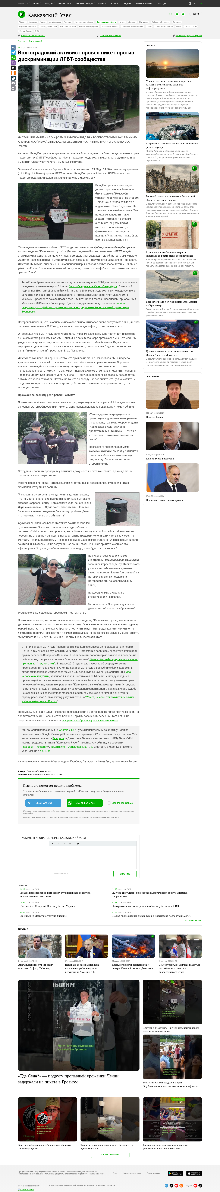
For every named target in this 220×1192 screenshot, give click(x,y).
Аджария (33, 22)
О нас (115, 1173)
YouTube (45, 750)
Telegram (58, 738)
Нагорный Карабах (68, 26)
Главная (21, 41)
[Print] (13, 88)
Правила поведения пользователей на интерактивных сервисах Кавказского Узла (81, 1185)
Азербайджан (55, 22)
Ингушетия (143, 22)
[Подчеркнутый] (64, 843)
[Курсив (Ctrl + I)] (58, 843)
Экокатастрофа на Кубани (189, 35)
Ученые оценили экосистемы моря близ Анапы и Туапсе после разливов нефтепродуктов (169, 84)
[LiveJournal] (13, 78)
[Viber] (13, 63)
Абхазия (22, 22)
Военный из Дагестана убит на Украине (43, 915)
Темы (36, 3)
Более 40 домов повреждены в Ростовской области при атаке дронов (170, 198)
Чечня (178, 26)
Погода (161, 3)
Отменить (125, 874)
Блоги (114, 3)
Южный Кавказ (25, 31)
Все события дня (193, 921)
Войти (196, 14)
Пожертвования (153, 1173)
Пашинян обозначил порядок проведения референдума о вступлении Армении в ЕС (82, 968)
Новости (23, 3)
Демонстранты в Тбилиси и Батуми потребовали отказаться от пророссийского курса (179, 968)
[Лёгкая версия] (190, 3)
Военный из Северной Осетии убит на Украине (48, 906)
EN (201, 3)
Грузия (122, 22)
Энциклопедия (85, 3)
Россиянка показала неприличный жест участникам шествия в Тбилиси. (166, 1146)
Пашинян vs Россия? (110, 35)
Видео (127, 3)
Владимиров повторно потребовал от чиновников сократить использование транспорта (55, 894)
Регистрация (61, 873)
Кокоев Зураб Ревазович (160, 458)
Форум (102, 3)
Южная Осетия (191, 26)
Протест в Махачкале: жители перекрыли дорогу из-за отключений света (171, 1029)
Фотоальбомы (144, 3)
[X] (13, 68)
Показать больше (110, 1154)
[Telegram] (13, 52)
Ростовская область (110, 26)
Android (63, 729)
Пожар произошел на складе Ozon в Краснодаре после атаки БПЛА (151, 915)
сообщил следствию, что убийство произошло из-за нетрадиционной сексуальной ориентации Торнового (75, 307)
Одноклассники (77, 746)
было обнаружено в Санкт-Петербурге (93, 286)
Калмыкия (177, 22)
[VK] (13, 47)
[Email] (13, 83)
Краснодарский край (48, 26)
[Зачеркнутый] (70, 843)
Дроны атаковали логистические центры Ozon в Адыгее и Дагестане (169, 353)
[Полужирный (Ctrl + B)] (52, 843)
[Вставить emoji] (78, 843)
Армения (67, 22)
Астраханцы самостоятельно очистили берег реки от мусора (172, 145)
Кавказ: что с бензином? (33, 35)
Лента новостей (35, 41)
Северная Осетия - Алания (132, 26)
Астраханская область (84, 22)
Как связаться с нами (132, 1173)
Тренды (48, 3)
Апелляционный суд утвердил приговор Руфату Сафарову (35, 966)
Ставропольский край (164, 26)
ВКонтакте (58, 746)
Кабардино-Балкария (161, 22)
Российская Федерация (88, 26)
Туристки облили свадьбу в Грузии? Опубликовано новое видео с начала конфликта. (171, 1084)
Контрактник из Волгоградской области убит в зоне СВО (145, 906)
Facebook (27, 746)
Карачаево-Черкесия (27, 26)
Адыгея (43, 22)
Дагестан (132, 22)
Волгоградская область (106, 22)
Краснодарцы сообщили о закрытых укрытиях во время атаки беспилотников (169, 253)
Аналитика (64, 3)
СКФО (149, 26)
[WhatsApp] (13, 57)
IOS (73, 729)
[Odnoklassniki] (13, 73)
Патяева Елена (154, 417)
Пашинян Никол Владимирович (164, 500)
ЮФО (37, 31)
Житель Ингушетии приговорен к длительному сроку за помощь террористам (150, 894)
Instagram (42, 746)
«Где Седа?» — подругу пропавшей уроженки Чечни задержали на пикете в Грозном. (68, 1079)
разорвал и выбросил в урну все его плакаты (90, 720)
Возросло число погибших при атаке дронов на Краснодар (172, 303)
